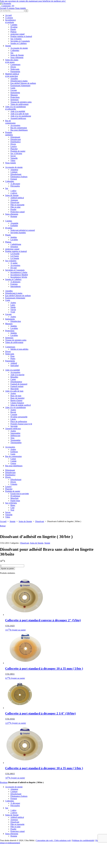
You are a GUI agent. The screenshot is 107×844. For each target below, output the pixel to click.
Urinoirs (13, 484)
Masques (14, 95)
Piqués (13, 29)
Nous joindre (20, 8)
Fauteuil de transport (18, 384)
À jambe (13, 263)
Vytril (12, 312)
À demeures (15, 282)
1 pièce (13, 191)
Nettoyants (14, 69)
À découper (15, 184)
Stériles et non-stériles (19, 349)
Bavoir (13, 412)
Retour (3, 526)
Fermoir (13, 179)
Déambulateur (16, 382)
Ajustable (14, 223)
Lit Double (14, 254)
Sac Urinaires (16, 39)
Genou (13, 463)
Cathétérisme (15, 244)
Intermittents (15, 286)
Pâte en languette (17, 205)
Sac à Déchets (16, 153)
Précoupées (15, 186)
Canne (13, 379)
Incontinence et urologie (10, 21)
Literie (13, 419)
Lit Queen (14, 256)
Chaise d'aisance (17, 403)
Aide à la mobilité (17, 111)
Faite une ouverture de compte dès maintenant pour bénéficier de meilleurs (33, 1)
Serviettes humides (18, 232)
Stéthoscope (15, 435)
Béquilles (14, 377)
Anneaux (14, 200)
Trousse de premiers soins (21, 102)
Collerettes (14, 50)
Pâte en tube (15, 207)
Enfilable (14, 225)
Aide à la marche (17, 375)
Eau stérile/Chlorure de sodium (23, 83)
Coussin (13, 414)
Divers (13, 67)
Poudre (13, 209)
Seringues (14, 99)
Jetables (13, 237)
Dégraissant (15, 137)
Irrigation (14, 247)
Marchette (14, 389)
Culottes (13, 25)
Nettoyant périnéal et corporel (22, 230)
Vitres (12, 160)
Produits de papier (17, 151)
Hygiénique (15, 496)
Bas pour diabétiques (19, 130)
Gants (12, 88)
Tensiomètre (15, 440)
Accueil (3, 8)
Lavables (14, 239)
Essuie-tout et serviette (19, 493)
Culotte (13, 461)
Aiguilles (14, 78)
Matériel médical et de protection (12, 75)
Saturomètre (15, 433)
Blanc (12, 505)
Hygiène (13, 27)
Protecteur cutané (17, 212)
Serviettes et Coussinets (20, 41)
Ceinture (13, 172)
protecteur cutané (17, 34)
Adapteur (14, 169)
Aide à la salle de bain (19, 114)
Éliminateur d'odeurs (18, 177)
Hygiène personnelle (18, 417)
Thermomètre (16, 442)
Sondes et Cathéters (18, 43)
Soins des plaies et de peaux (11, 61)
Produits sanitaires (9, 133)
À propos (11, 8)
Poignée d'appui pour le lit (21, 424)
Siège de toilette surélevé (20, 405)
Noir (12, 510)
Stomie (8, 46)
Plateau (13, 32)
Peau (12, 356)
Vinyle (13, 309)
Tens (12, 438)
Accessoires (15, 125)
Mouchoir (14, 498)
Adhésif (13, 363)
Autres (13, 302)
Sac (11, 53)
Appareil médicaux (18, 118)
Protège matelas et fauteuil (21, 36)
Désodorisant (15, 174)
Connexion (5, 6)
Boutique (4, 782)
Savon (13, 156)
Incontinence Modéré (19, 275)
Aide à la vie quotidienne (20, 116)
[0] (12, 6)
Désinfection (15, 321)
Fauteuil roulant (16, 386)
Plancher (14, 149)
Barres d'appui (16, 400)
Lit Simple (14, 258)
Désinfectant (15, 139)
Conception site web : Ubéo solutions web (53, 840)
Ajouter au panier (7, 568)
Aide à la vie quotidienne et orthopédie (15, 108)
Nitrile (13, 307)
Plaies (12, 358)
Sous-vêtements (16, 57)
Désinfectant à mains (19, 81)
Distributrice (15, 142)
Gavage (13, 90)
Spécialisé (14, 365)
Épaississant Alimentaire (20, 85)
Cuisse (13, 459)
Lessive (13, 146)
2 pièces (13, 193)
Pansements (15, 71)
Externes (14, 284)
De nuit (13, 268)
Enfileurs (14, 452)
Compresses (15, 64)
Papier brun (15, 500)
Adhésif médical (17, 198)
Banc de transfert (17, 398)
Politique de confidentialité (83, 840)
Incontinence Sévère (18, 277)
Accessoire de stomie (19, 48)
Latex (12, 305)
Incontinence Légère (18, 272)
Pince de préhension (18, 421)
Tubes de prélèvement (19, 104)
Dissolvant (14, 202)
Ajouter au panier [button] (18, 630)
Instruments (15, 92)
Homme (13, 216)
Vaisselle (14, 158)
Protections (15, 97)
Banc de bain (15, 396)
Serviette (14, 426)
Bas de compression (10, 122)
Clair (12, 508)
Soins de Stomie (17, 55)
